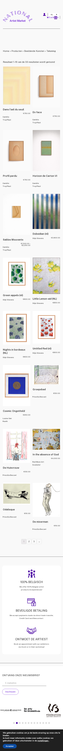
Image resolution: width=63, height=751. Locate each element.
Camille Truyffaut (7, 118)
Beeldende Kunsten (34, 51)
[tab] (13, 723)
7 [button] (31, 723)
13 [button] (49, 723)
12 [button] (46, 723)
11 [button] (43, 723)
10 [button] (40, 723)
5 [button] (26, 723)
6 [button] (28, 723)
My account (44, 14)
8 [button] (34, 723)
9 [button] (37, 723)
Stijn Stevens (38, 238)
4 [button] (23, 723)
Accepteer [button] (10, 746)
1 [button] (14, 723)
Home (6, 51)
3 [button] (20, 723)
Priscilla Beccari (39, 397)
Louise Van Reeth (7, 419)
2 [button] (17, 723)
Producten (16, 51)
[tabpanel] (31, 710)
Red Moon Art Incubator (38, 463)
